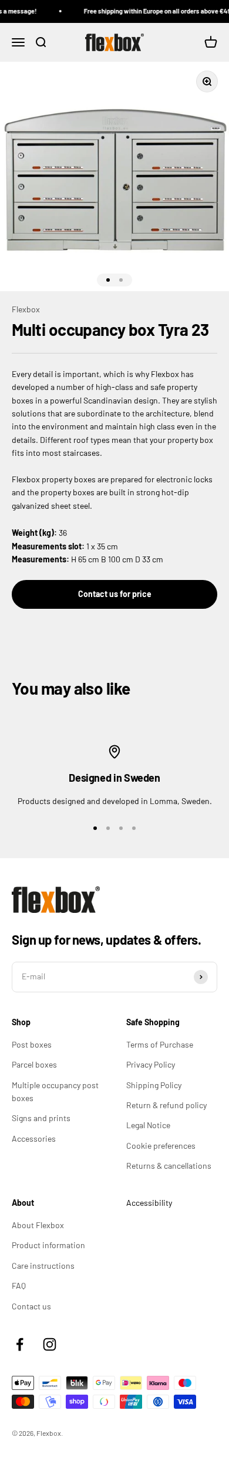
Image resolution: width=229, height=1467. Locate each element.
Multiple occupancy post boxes (55, 1091)
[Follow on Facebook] (20, 1344)
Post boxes (32, 1044)
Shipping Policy (153, 1085)
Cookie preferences (161, 1146)
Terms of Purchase (159, 1044)
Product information (48, 1245)
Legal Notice (148, 1125)
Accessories (34, 1138)
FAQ (19, 1286)
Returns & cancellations (168, 1166)
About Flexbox (38, 1225)
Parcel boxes (34, 1064)
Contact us (31, 1306)
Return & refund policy (166, 1105)
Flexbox (26, 309)
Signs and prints (41, 1118)
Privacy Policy (150, 1064)
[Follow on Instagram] (50, 1344)
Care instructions (43, 1266)
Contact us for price (114, 594)
